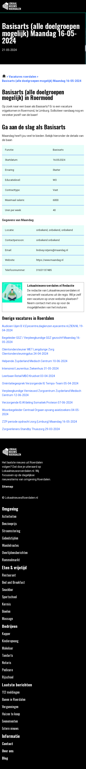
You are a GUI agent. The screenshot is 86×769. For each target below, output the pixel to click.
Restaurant (9, 575)
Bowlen (6, 611)
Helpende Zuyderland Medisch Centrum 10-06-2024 (34, 361)
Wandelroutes (10, 545)
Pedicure (7, 669)
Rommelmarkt (11, 559)
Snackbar (7, 589)
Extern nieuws (10, 728)
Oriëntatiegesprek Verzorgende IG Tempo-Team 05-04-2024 (40, 383)
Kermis (6, 604)
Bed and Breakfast (13, 582)
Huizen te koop (11, 713)
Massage (7, 618)
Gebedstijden (10, 538)
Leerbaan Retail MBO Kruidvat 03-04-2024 (28, 376)
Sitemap (7, 486)
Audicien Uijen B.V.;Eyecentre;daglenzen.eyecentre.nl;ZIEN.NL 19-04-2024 (42, 328)
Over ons (8, 750)
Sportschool (9, 596)
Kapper (6, 633)
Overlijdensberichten (15, 552)
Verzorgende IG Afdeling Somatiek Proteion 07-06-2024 (37, 402)
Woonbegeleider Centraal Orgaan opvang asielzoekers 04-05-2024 (41, 412)
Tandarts (7, 655)
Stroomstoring (11, 530)
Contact (7, 743)
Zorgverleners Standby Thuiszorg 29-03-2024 (31, 429)
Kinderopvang (10, 640)
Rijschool (7, 677)
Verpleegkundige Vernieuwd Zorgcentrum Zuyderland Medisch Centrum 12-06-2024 (41, 393)
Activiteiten (9, 516)
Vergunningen (10, 706)
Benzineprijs (9, 523)
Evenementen (10, 721)
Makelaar (7, 648)
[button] (80, 6)
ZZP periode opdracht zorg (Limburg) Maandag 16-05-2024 (39, 421)
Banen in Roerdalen (13, 699)
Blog (5, 758)
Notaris (6, 662)
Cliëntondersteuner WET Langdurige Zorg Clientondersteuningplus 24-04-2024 (28, 351)
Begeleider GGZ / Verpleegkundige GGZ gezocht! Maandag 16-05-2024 (41, 340)
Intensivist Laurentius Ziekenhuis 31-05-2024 (30, 368)
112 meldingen (11, 692)
